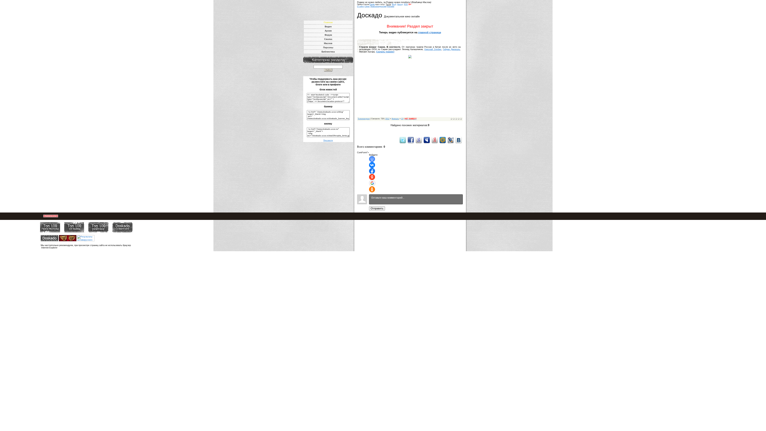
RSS (406, 4)
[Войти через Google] (372, 183)
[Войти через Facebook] (372, 171)
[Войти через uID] (372, 159)
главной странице (429, 32)
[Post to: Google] (419, 140)
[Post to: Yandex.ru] (435, 140)
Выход (400, 4)
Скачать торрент (385, 51)
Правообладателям (378, 6)
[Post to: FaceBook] (411, 140)
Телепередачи (364, 119)
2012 (387, 119)
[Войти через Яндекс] (372, 177)
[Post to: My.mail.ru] (443, 140)
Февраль (395, 119)
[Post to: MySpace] (427, 140)
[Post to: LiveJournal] (451, 140)
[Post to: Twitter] (403, 140)
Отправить (377, 208)
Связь (367, 6)
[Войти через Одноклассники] (372, 189)
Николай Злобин (432, 49)
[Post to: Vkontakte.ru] (459, 140)
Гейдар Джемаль (451, 49)
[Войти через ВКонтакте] (372, 165)
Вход (394, 4)
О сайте (360, 6)
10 (402, 119)
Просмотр (328, 140)
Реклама (390, 6)
